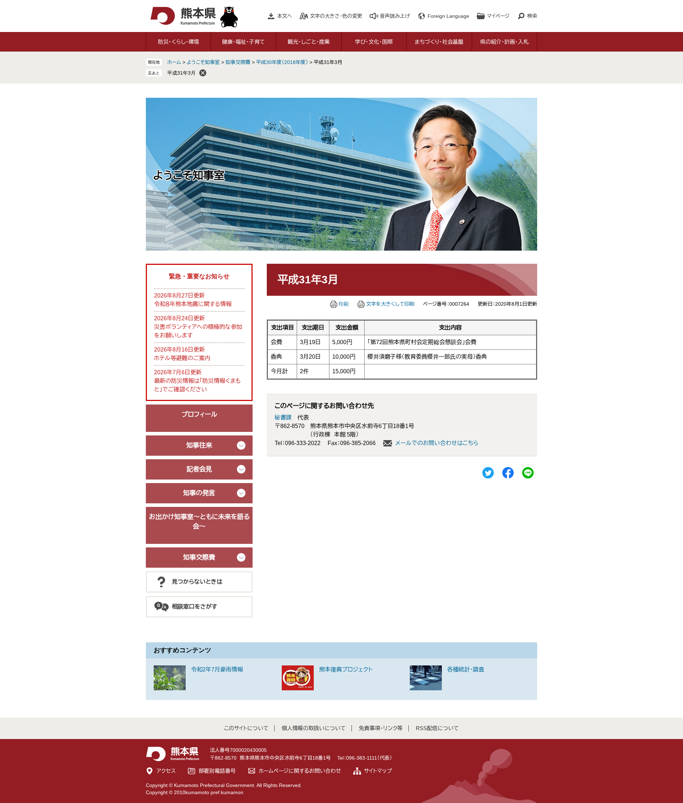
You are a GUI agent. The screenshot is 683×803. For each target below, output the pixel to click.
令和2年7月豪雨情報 (217, 670)
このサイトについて (246, 728)
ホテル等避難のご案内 (182, 358)
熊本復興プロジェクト (345, 670)
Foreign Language (448, 16)
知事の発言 (199, 493)
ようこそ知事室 (203, 62)
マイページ (498, 16)
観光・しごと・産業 (309, 42)
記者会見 (199, 469)
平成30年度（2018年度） (282, 62)
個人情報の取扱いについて (314, 728)
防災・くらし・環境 (178, 42)
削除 (202, 72)
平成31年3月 (181, 73)
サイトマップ (378, 771)
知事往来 (199, 445)
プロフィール (199, 414)
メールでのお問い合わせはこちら (436, 443)
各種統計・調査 (465, 670)
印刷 (344, 304)
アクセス (166, 771)
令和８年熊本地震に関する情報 (193, 304)
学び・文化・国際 (374, 42)
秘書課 (283, 417)
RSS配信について (437, 728)
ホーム (174, 62)
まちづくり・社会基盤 (439, 42)
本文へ (284, 16)
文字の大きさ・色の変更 (336, 16)
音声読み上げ (395, 16)
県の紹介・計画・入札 (504, 42)
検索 (532, 16)
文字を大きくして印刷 (390, 304)
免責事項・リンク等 (381, 728)
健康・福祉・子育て (243, 42)
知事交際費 (238, 62)
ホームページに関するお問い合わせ (300, 771)
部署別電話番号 (217, 771)
